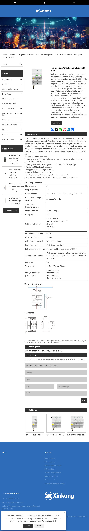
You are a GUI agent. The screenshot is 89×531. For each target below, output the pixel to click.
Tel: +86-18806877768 (10, 499)
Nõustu (39, 526)
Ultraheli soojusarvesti (10, 99)
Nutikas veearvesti (9, 104)
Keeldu (28, 526)
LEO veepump (7, 120)
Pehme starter (7, 84)
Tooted (12, 55)
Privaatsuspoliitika (49, 521)
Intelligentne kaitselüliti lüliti (28, 55)
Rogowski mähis (8, 139)
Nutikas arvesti (7, 79)
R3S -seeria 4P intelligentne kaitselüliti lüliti (77, 435)
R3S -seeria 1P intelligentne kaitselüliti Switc (35, 435)
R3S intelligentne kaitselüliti (51, 55)
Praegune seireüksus (9, 125)
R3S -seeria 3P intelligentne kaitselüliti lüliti (56, 435)
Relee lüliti (6, 130)
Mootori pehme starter (10, 89)
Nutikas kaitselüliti (32, 351)
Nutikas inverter (8, 109)
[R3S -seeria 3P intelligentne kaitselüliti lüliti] (55, 422)
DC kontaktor (7, 94)
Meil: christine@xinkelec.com (12, 502)
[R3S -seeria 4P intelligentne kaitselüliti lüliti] (76, 422)
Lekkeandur (6, 134)
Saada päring (56, 123)
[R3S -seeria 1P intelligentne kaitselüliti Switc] (35, 422)
